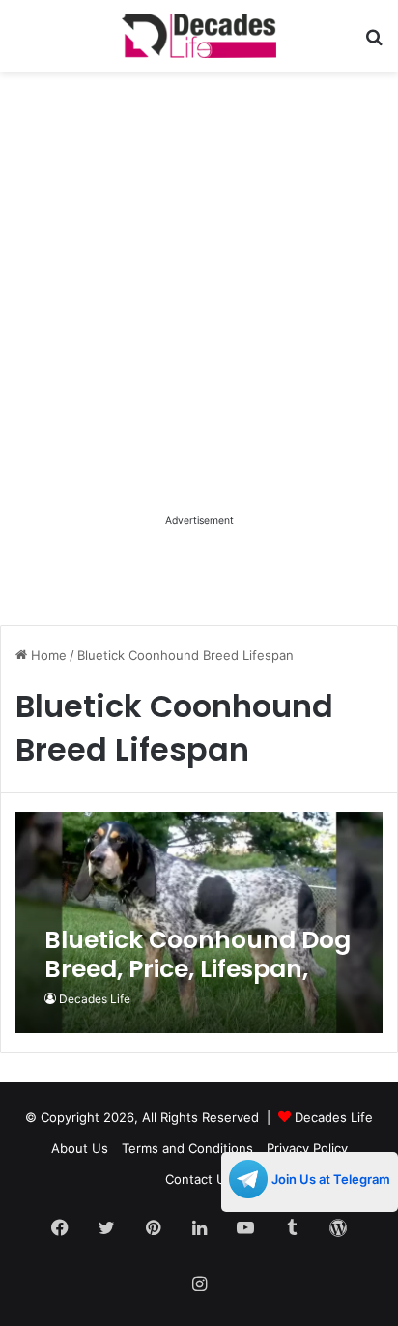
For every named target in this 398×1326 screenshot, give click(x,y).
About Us (79, 1148)
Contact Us (199, 1179)
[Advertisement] (199, 310)
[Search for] (374, 43)
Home (47, 655)
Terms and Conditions (187, 1148)
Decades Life (94, 999)
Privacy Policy (307, 1148)
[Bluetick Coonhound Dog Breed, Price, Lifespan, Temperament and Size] (198, 922)
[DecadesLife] (199, 36)
